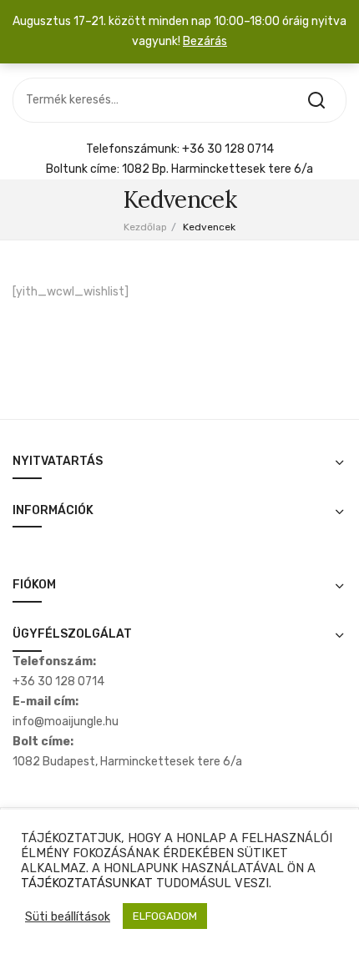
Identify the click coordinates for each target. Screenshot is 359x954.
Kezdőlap (145, 227)
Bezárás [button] (205, 41)
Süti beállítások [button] (67, 916)
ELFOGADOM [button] (165, 916)
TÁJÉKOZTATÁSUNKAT (87, 883)
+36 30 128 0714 (228, 149)
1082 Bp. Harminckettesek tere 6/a (217, 169)
